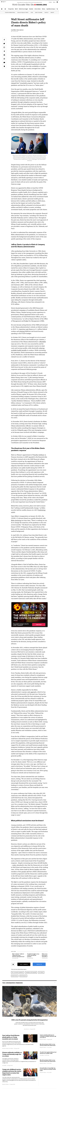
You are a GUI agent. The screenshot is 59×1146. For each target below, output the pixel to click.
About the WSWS (38, 12)
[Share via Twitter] (4, 43)
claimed (13, 83)
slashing (22, 331)
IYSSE (32, 12)
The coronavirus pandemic (17, 972)
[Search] (57, 9)
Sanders (36, 869)
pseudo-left (25, 872)
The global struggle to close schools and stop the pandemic (33, 955)
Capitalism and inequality (31, 972)
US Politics (41, 972)
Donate (52, 12)
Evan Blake (13, 30)
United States (15, 975)
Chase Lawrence (20, 30)
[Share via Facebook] (4, 40)
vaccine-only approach (29, 692)
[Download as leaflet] (4, 59)
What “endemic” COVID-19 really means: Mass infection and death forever (18, 955)
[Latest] (5, 9)
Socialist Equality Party (22, 12)
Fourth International (10, 12)
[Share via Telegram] (4, 51)
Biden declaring (16, 520)
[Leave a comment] (4, 62)
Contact (50, 2)
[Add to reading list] (4, 66)
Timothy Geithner (38, 455)
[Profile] (57, 2)
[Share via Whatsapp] (4, 47)
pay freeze (29, 329)
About (54, 2)
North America (23, 975)
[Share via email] (4, 55)
